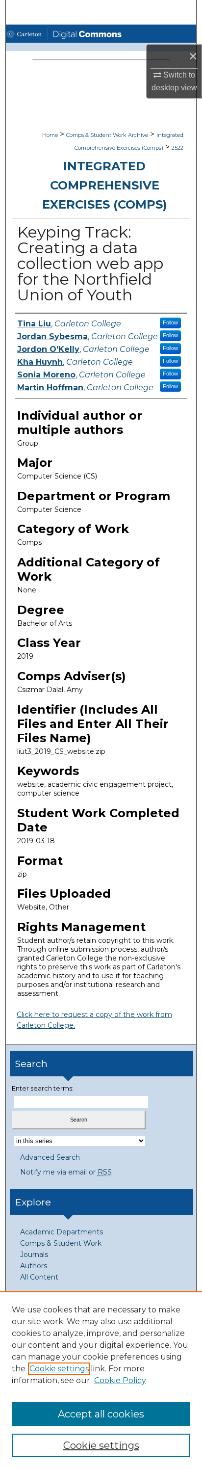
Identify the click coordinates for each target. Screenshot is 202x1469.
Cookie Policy (120, 1380)
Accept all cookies (101, 1414)
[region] (101, 1380)
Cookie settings (59, 1368)
